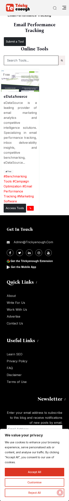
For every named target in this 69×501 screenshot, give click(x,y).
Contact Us (15, 323)
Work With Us (17, 309)
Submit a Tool (15, 41)
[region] (34, 465)
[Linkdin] (29, 252)
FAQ (10, 368)
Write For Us (16, 303)
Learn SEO (14, 354)
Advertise (13, 316)
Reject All (34, 492)
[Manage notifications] (60, 493)
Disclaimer (14, 375)
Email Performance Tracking (18, 191)
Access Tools (15, 208)
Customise (34, 482)
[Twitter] (19, 252)
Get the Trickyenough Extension (32, 261)
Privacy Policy (17, 361)
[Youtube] (48, 252)
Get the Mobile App (23, 267)
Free (9, 171)
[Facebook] (10, 252)
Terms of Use (17, 382)
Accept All (34, 472)
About (11, 296)
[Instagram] (38, 252)
